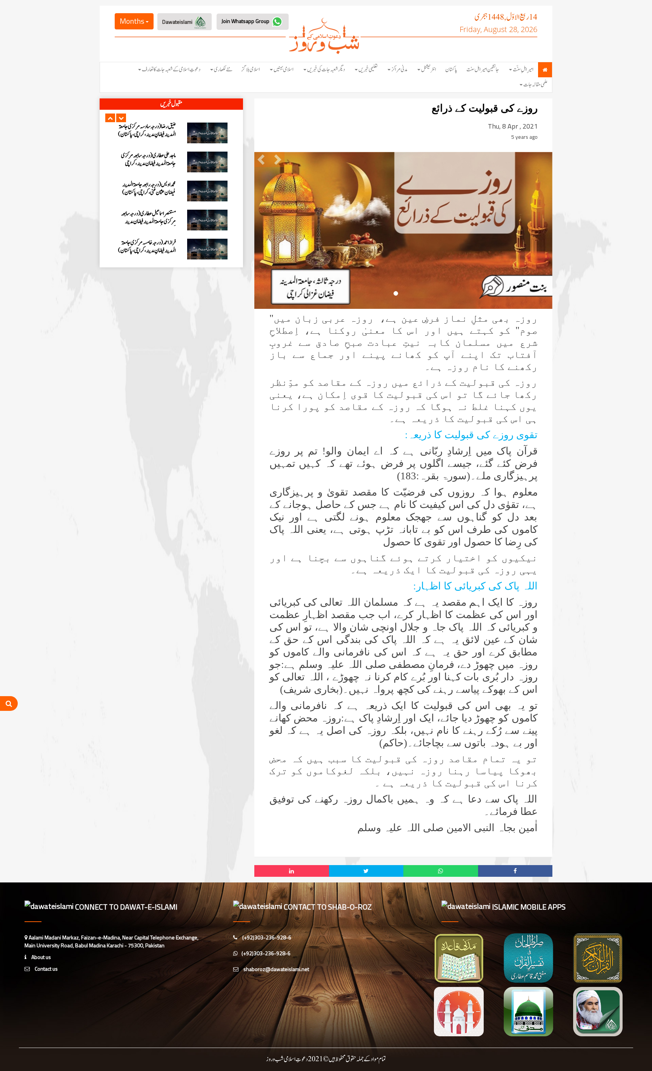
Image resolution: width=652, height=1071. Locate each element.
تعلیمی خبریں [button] (368, 69)
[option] (171, 133)
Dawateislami (178, 22)
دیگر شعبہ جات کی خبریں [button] (326, 69)
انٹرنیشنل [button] (428, 69)
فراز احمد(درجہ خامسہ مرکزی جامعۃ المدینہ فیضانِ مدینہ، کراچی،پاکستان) (147, 188)
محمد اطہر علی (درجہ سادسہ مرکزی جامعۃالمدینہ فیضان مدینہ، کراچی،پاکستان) (150, 221)
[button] (110, 118)
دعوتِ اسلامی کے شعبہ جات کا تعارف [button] (171, 69)
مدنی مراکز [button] (399, 69)
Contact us (46, 969)
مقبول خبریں (171, 104)
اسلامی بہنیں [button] (284, 69)
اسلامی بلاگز (250, 69)
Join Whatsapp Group (246, 21)
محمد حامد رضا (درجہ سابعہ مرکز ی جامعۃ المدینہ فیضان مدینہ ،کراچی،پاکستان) (146, 246)
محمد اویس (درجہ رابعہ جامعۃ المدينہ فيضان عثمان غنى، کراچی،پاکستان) (149, 130)
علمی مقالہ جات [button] (535, 84)
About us (40, 957)
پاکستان (451, 69)
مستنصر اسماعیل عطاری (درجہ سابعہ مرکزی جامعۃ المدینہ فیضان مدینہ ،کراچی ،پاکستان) (148, 163)
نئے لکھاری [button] (223, 69)
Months (133, 21)
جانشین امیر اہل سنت (482, 69)
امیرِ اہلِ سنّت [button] (523, 69)
